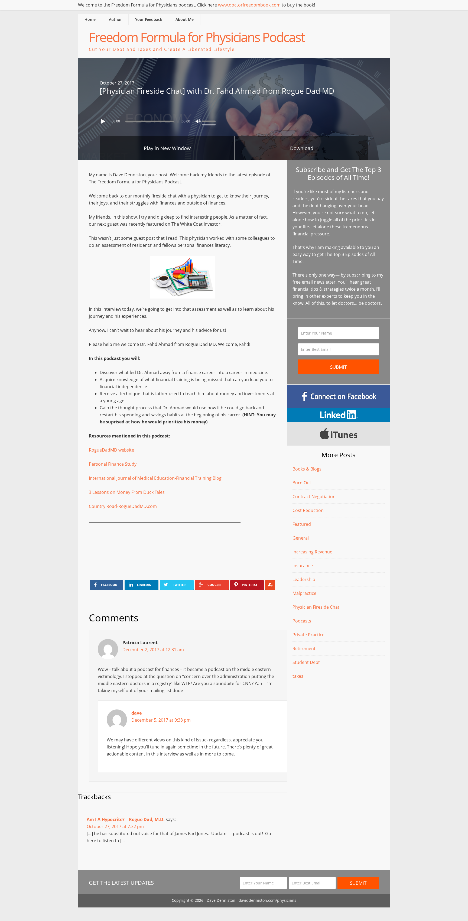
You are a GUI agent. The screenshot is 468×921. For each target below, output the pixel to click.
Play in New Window (167, 148)
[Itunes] (338, 433)
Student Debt (306, 662)
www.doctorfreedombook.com (249, 5)
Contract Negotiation (314, 497)
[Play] (103, 121)
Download (301, 148)
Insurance (302, 566)
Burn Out (301, 483)
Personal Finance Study (112, 464)
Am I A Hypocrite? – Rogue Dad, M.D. (126, 819)
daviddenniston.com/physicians (267, 900)
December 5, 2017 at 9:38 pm (161, 720)
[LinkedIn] (338, 415)
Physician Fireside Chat (315, 607)
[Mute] (198, 121)
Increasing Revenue (312, 552)
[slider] (210, 120)
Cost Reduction (308, 510)
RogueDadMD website (111, 450)
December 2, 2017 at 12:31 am (153, 650)
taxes (297, 676)
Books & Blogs (306, 469)
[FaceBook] (338, 396)
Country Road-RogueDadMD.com (123, 506)
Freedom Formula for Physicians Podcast (196, 37)
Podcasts (301, 621)
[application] (234, 120)
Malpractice (304, 593)
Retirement (304, 648)
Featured (301, 524)
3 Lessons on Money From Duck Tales (127, 492)
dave (136, 713)
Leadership (303, 579)
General (300, 538)
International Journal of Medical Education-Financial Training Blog (155, 478)
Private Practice (308, 635)
